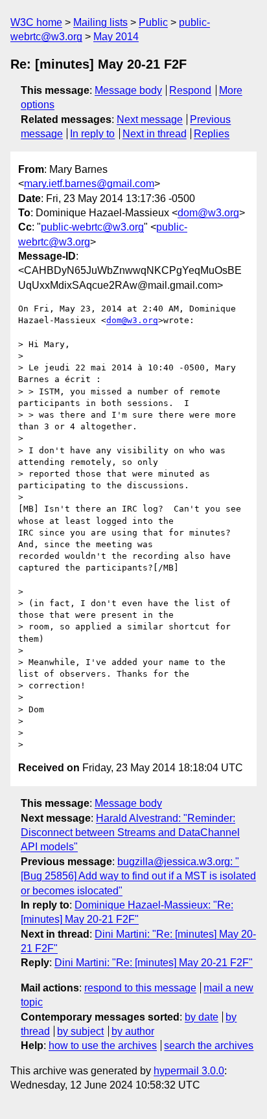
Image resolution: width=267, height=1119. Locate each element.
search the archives (208, 1045)
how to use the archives (103, 1045)
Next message (150, 119)
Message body (128, 90)
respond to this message (140, 987)
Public (153, 22)
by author (132, 1031)
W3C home (36, 22)
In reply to (92, 133)
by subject (80, 1031)
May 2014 (116, 36)
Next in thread (154, 133)
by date (201, 1017)
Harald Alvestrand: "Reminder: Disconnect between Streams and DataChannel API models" (130, 833)
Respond (190, 90)
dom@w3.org (208, 212)
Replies (211, 133)
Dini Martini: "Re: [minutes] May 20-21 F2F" (153, 962)
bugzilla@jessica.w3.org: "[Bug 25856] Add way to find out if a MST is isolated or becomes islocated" (138, 876)
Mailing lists (100, 22)
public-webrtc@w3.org (92, 226)
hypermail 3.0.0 (189, 1070)
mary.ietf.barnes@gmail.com (89, 183)
